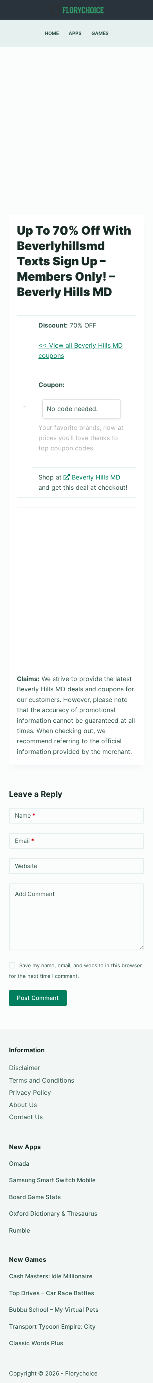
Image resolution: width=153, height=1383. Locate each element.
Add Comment (35, 894)
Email (24, 840)
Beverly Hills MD (96, 477)
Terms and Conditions (41, 1080)
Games (100, 33)
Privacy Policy (30, 1092)
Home (52, 33)
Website (26, 866)
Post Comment (38, 998)
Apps (75, 33)
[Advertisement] (76, 127)
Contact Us (26, 1117)
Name (25, 815)
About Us (23, 1105)
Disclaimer (24, 1068)
